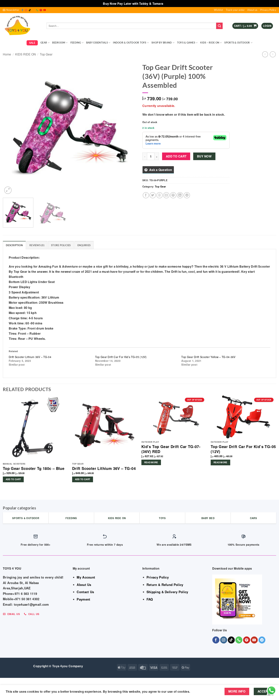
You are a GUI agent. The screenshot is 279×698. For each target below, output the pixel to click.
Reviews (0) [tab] (36, 245)
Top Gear (46, 54)
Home (7, 54)
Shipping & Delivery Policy (167, 592)
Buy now (204, 156)
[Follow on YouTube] (44, 10)
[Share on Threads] (159, 195)
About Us (84, 584)
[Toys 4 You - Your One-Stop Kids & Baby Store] (22, 26)
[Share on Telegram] (187, 195)
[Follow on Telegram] (262, 639)
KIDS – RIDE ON (209, 42)
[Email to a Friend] (166, 195)
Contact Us (85, 592)
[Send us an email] (33, 10)
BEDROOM (58, 42)
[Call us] (37, 10)
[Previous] (10, 128)
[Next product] (265, 54)
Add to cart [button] (13, 479)
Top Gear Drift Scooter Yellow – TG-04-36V (208, 357)
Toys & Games (186, 42)
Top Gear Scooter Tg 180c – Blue (33, 468)
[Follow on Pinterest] (41, 10)
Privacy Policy (268, 9)
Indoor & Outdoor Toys (129, 42)
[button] (11, 10)
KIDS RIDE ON (25, 54)
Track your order (235, 9)
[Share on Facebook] (146, 195)
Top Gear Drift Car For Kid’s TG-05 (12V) (121, 357)
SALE (32, 42)
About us (252, 9)
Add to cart (176, 156)
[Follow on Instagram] (26, 10)
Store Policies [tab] (61, 245)
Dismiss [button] (170, 3)
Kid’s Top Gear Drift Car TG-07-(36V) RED (170, 449)
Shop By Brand (161, 42)
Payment (83, 599)
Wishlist (218, 9)
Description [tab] (14, 245)
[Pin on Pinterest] (173, 195)
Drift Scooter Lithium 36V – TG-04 (30, 357)
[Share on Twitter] (153, 195)
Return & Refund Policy (165, 584)
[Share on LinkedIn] (180, 195)
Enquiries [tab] (84, 245)
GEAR (43, 42)
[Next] (129, 128)
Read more (151, 462)
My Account (86, 577)
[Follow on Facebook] (22, 10)
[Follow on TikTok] (30, 10)
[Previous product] (273, 54)
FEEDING (75, 42)
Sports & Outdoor (237, 42)
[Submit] (219, 26)
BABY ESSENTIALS (97, 42)
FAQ (150, 599)
